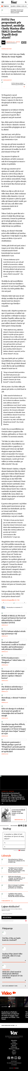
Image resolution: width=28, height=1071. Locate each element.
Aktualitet (14, 1040)
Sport (14, 1053)
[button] (24, 602)
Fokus (14, 1042)
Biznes (14, 1045)
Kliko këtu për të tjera (19, 819)
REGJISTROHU (7, 917)
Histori (14, 1052)
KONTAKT (14, 1061)
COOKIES (14, 1065)
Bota (14, 1050)
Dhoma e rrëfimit (14, 1048)
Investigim (14, 1044)
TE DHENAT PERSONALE (14, 1063)
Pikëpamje (14, 1047)
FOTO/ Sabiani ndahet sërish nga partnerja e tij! (18, 84)
